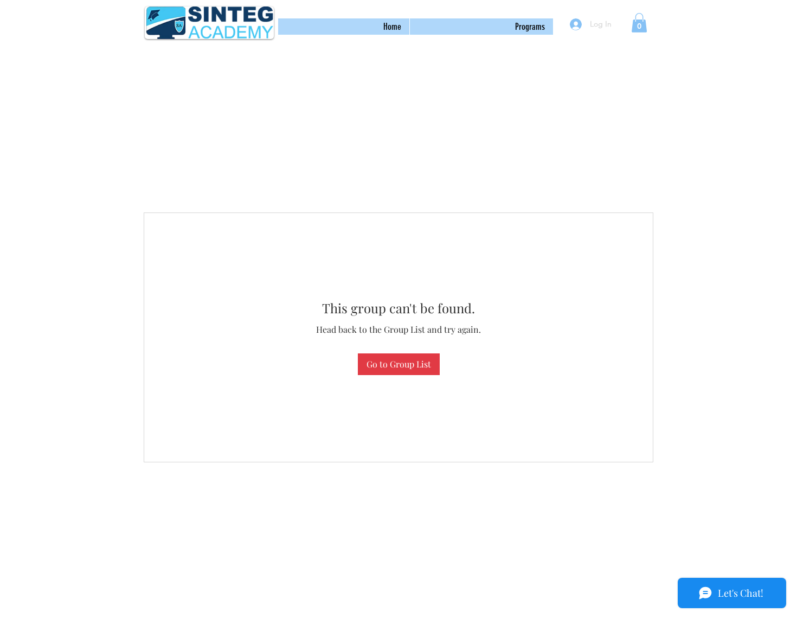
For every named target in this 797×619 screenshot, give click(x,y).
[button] (481, 26)
